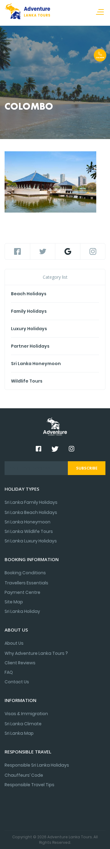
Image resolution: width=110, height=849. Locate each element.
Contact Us (17, 682)
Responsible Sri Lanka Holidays (37, 765)
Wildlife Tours (26, 381)
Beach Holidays (28, 294)
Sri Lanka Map (19, 733)
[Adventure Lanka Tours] (27, 12)
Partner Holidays (30, 346)
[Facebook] (17, 251)
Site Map (14, 602)
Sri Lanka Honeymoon (36, 363)
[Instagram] (92, 251)
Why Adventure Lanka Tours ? (36, 653)
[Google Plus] (67, 251)
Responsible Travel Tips (29, 785)
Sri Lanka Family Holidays (31, 502)
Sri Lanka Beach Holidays (31, 512)
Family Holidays (29, 311)
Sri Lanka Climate (23, 724)
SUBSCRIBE (86, 468)
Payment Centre (22, 592)
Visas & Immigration (26, 714)
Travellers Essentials (26, 583)
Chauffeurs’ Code (24, 775)
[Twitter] (42, 251)
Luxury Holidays (29, 329)
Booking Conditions (25, 573)
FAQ (9, 672)
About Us (14, 643)
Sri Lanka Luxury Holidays (31, 541)
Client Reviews (20, 663)
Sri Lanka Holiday (22, 611)
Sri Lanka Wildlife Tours (29, 531)
